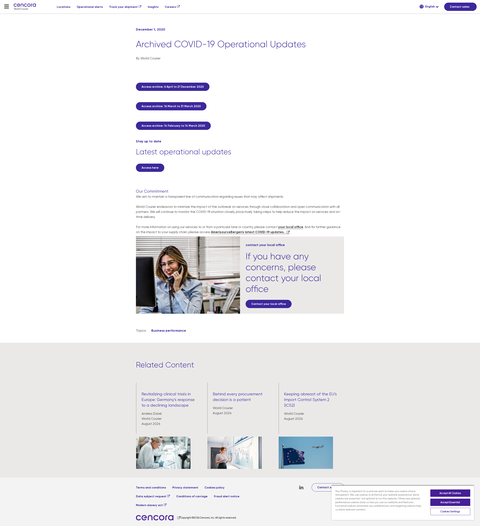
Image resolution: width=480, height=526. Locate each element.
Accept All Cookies (450, 493)
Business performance (168, 330)
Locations (63, 7)
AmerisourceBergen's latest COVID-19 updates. (248, 232)
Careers (170, 7)
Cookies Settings (450, 511)
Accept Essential (450, 502)
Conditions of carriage (192, 496)
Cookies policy (214, 487)
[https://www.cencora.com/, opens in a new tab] (158, 518)
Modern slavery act (149, 505)
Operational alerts (90, 7)
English (429, 6)
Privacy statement (185, 487)
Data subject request (151, 496)
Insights (153, 7)
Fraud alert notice (226, 496)
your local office (290, 227)
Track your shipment (123, 7)
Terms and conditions (151, 487)
